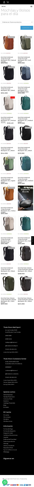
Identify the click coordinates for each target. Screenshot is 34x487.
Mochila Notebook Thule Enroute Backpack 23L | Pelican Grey (7, 240)
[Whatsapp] (20, 462)
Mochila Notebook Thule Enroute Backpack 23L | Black (8, 269)
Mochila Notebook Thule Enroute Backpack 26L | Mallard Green (25, 180)
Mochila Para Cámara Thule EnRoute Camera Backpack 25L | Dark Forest (8, 300)
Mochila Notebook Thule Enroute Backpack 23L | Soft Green (24, 59)
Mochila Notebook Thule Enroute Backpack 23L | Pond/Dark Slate (24, 89)
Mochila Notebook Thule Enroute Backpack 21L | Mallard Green (25, 120)
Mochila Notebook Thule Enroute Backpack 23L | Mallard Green (25, 240)
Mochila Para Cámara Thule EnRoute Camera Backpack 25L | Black (25, 299)
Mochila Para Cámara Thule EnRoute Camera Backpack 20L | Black (25, 269)
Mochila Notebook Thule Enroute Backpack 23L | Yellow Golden (8, 210)
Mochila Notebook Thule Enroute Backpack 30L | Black (25, 149)
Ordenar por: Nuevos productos (11, 22)
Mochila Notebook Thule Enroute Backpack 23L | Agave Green (8, 180)
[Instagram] (5, 462)
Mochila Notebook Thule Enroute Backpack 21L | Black (8, 149)
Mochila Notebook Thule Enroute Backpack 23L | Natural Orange (8, 59)
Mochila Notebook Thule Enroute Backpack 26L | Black (8, 88)
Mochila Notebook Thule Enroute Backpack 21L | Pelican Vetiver (8, 120)
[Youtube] (15, 462)
